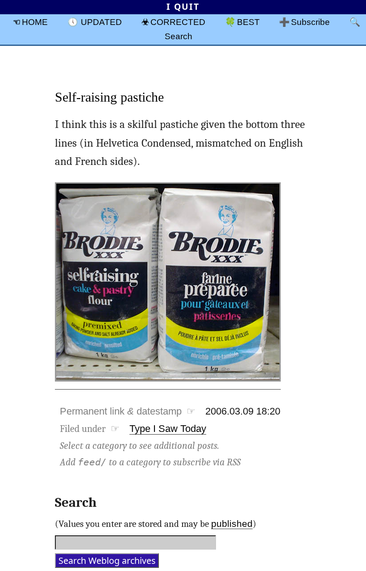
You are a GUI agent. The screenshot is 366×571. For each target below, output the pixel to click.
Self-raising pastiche (109, 97)
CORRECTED (177, 22)
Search (178, 36)
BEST (248, 22)
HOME (35, 22)
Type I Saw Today (167, 428)
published (232, 523)
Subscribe (310, 22)
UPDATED (101, 22)
